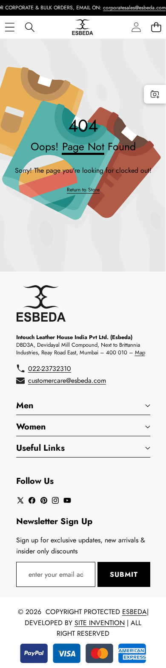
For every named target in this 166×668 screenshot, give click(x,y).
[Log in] (136, 26)
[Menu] (9, 26)
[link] (83, 190)
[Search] (29, 26)
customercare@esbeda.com (67, 380)
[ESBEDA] (83, 27)
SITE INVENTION (99, 623)
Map (140, 352)
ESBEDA (134, 612)
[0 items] (156, 26)
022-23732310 (49, 368)
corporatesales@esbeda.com (131, 7)
